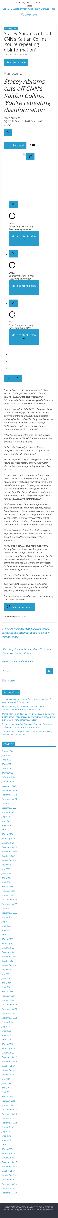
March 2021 (7, 991)
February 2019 (8, 1100)
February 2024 (8, 838)
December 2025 (9, 786)
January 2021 (8, 1000)
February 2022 (8, 943)
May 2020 (6, 1035)
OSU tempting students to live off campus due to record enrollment (26, 651)
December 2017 (9, 1162)
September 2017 (9, 1175)
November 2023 (9, 851)
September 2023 (9, 860)
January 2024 (8, 842)
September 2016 (9, 1192)
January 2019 (8, 1105)
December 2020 (9, 1004)
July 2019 (6, 1079)
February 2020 (8, 1048)
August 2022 (7, 917)
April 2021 (6, 987)
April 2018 (6, 1144)
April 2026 (6, 768)
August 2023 (7, 864)
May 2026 (6, 764)
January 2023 (8, 895)
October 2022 (8, 908)
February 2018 (8, 1153)
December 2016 (9, 1179)
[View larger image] (30, 156)
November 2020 (9, 1009)
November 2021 (9, 956)
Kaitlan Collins (36, 393)
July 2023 (6, 869)
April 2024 (6, 829)
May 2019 (6, 1087)
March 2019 (7, 1096)
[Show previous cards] (8, 378)
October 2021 (8, 961)
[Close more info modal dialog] (13, 204)
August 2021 (7, 969)
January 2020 (8, 1052)
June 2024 (6, 821)
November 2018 (9, 1114)
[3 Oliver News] (29, 14)
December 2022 (9, 899)
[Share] (8, 132)
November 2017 (9, 1166)
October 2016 (8, 1188)
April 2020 (6, 1039)
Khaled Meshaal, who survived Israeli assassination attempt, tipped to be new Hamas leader (25, 633)
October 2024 (8, 803)
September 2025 (9, 794)
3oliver (24, 54)
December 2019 (9, 1057)
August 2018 (7, 1127)
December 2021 (9, 952)
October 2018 (8, 1118)
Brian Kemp (17, 412)
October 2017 (8, 1170)
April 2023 (6, 882)
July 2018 (6, 1131)
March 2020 (7, 1044)
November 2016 (9, 1184)
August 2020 (7, 1022)
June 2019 (6, 1083)
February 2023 (8, 891)
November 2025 (9, 790)
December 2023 (9, 847)
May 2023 (6, 877)
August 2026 (7, 751)
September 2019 (9, 1070)
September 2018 (9, 1122)
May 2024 (6, 825)
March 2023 (7, 886)
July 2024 (6, 816)
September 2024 (9, 807)
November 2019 (9, 1061)
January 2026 (8, 781)
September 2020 (9, 1017)
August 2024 (7, 812)
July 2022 (6, 921)
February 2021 (8, 996)
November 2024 (9, 799)
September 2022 (9, 912)
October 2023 (8, 856)
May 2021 (6, 982)
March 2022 (7, 939)
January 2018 (8, 1157)
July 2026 (6, 755)
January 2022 (8, 947)
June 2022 (6, 926)
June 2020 (6, 1031)
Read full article (16, 62)
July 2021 (6, 974)
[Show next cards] (17, 378)
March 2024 (7, 834)
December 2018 (9, 1109)
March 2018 (7, 1149)
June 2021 (6, 978)
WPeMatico (21, 616)
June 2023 (6, 873)
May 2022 (6, 930)
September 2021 (9, 965)
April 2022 (6, 934)
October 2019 (8, 1065)
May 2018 (6, 1140)
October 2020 (8, 1013)
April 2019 (6, 1092)
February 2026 (8, 777)
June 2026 (6, 759)
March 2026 (7, 772)
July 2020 (6, 1026)
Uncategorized (11, 28)
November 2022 (9, 904)
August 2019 (7, 1074)
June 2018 (6, 1135)
